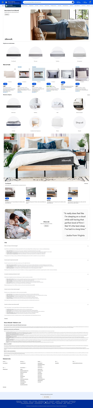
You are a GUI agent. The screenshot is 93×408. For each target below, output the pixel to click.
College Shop (31, 5)
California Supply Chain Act (39, 402)
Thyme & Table (22, 383)
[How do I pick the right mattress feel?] (88, 260)
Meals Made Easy (65, 5)
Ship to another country (12, 6)
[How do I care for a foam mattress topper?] (88, 289)
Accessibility (58, 401)
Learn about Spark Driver (38, 403)
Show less (6, 318)
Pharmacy (41, 5)
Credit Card (83, 5)
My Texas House (22, 376)
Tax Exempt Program (64, 401)
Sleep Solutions (40, 377)
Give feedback (46, 396)
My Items (71, 5)
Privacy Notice (31, 402)
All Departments (18, 401)
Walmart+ (88, 5)
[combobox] (48, 2)
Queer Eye (21, 377)
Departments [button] (4, 5)
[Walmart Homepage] (2, 2)
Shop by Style (40, 376)
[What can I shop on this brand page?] (88, 245)
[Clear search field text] (70, 2)
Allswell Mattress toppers (41, 364)
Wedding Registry (40, 380)
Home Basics (39, 372)
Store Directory (25, 401)
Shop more (86, 183)
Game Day (59, 5)
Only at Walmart (77, 5)
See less (88, 94)
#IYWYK (64, 403)
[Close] (20, 5)
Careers (30, 401)
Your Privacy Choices (50, 402)
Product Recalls (51, 401)
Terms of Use (26, 402)
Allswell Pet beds (5, 369)
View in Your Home (40, 370)
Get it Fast (36, 5)
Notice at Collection (67, 402)
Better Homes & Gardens (23, 372)
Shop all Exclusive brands (23, 384)
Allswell (21, 369)
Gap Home (21, 373)
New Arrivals (47, 5)
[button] (78, 2)
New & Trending (40, 373)
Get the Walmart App (72, 401)
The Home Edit (22, 380)
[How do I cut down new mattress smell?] (88, 304)
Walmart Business (59, 403)
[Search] (73, 2)
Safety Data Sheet (19, 402)
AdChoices (73, 402)
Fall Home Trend (40, 369)
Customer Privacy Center (59, 402)
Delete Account (69, 403)
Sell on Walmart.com (41, 401)
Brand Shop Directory (47, 403)
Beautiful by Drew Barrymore (24, 370)
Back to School (24, 5)
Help (47, 401)
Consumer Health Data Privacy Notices (27, 403)
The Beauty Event (53, 5)
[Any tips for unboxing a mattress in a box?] (88, 274)
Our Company (35, 401)
